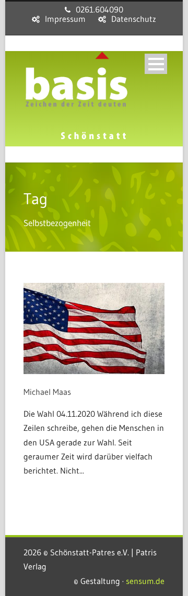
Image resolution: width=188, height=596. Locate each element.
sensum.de (145, 581)
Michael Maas (47, 392)
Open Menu (156, 64)
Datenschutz (133, 19)
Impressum (65, 19)
